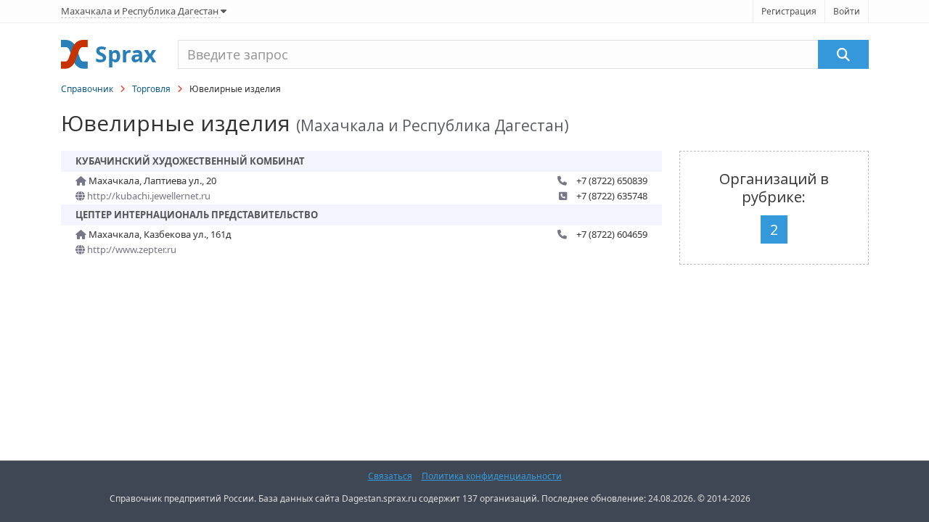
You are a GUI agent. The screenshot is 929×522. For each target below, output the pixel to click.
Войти (846, 11)
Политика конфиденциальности (492, 476)
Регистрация (789, 11)
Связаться (390, 476)
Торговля (151, 89)
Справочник (87, 89)
